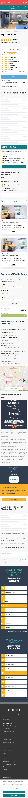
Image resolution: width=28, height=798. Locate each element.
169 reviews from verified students (8, 42)
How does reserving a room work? (10, 181)
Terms (4, 758)
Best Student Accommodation (12, 31)
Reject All (14, 791)
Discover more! (11, 281)
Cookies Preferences (8, 767)
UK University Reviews (9, 723)
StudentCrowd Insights (9, 742)
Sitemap (5, 769)
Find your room (14, 166)
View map (17, 44)
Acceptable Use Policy (9, 761)
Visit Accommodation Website (8, 315)
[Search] (24, 3)
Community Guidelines (9, 731)
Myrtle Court (3, 329)
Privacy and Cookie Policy (10, 764)
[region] (14, 788)
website (7, 86)
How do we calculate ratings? (8, 54)
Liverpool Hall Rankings (14, 579)
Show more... (5, 71)
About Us (5, 753)
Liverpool (3, 31)
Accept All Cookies (14, 795)
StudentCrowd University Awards (11, 726)
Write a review (14, 499)
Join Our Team (7, 756)
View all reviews (22, 71)
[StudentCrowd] (5, 2)
